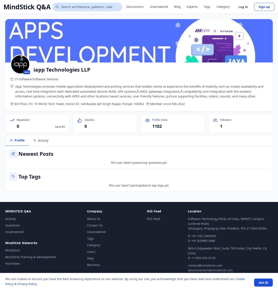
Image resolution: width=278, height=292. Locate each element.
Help (90, 258)
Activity (10, 219)
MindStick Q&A (27, 7)
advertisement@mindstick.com (210, 270)
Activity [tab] (43, 140)
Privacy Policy (27, 284)
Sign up (264, 7)
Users (91, 252)
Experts (192, 7)
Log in (243, 7)
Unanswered (159, 7)
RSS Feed (153, 219)
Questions (12, 225)
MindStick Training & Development (30, 257)
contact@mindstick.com (205, 265)
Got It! (263, 283)
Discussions (135, 7)
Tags (207, 7)
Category (223, 7)
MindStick (12, 250)
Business (93, 265)
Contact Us (95, 225)
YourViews (12, 263)
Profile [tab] (20, 140)
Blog (177, 7)
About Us (93, 219)
